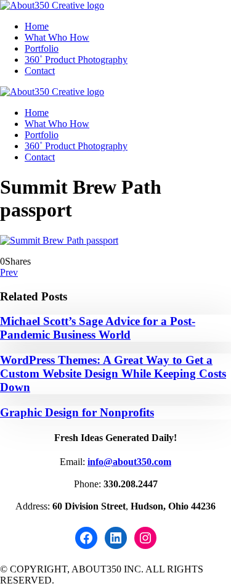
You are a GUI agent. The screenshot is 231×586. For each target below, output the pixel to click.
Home (37, 26)
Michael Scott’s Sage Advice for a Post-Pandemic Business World (97, 328)
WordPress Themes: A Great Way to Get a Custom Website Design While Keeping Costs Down (113, 373)
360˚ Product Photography (76, 59)
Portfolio (42, 48)
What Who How (57, 37)
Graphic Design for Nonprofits (77, 412)
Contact (40, 70)
